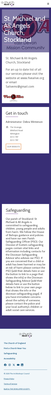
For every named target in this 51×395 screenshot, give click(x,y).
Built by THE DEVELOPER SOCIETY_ (17, 389)
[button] (48, 4)
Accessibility (9, 358)
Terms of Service (10, 384)
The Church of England (15, 343)
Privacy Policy (9, 379)
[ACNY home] (7, 4)
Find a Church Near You (15, 348)
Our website (13, 146)
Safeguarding (10, 353)
